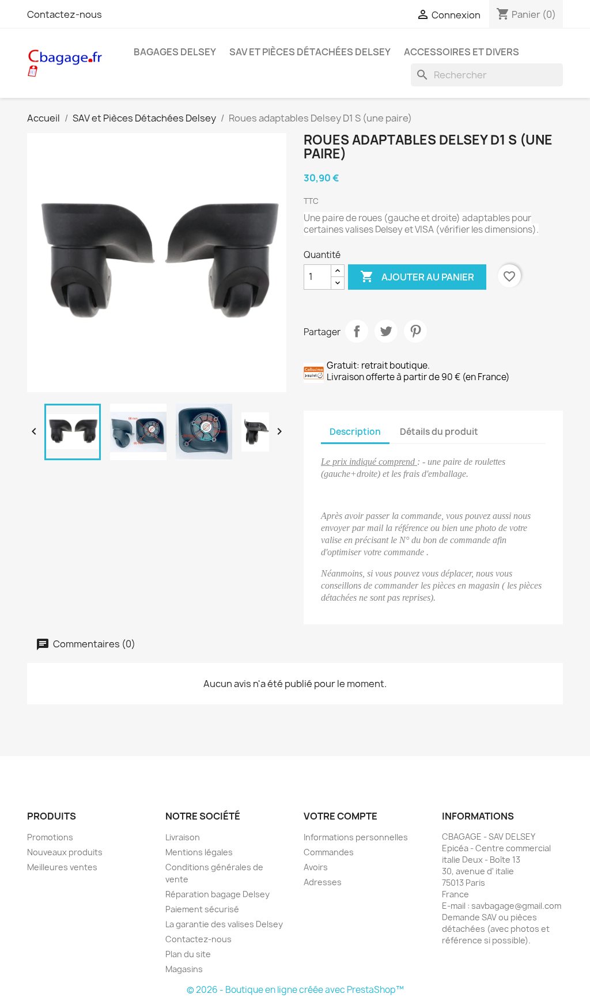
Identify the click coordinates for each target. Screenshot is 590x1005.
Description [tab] (355, 432)
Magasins (184, 969)
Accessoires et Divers (461, 51)
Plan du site (188, 954)
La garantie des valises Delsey (224, 924)
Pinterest (415, 331)
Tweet (386, 331)
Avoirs (316, 867)
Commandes (329, 852)
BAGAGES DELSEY (175, 51)
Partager (356, 331)
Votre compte (340, 816)
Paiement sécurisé (202, 909)
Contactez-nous (64, 14)
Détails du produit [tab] (439, 432)
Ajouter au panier (417, 276)
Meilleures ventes (62, 867)
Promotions (50, 837)
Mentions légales (199, 852)
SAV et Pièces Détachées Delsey (310, 51)
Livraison (182, 837)
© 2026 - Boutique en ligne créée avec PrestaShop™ (295, 990)
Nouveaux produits (65, 852)
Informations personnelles (356, 837)
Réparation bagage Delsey (217, 894)
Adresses (323, 882)
